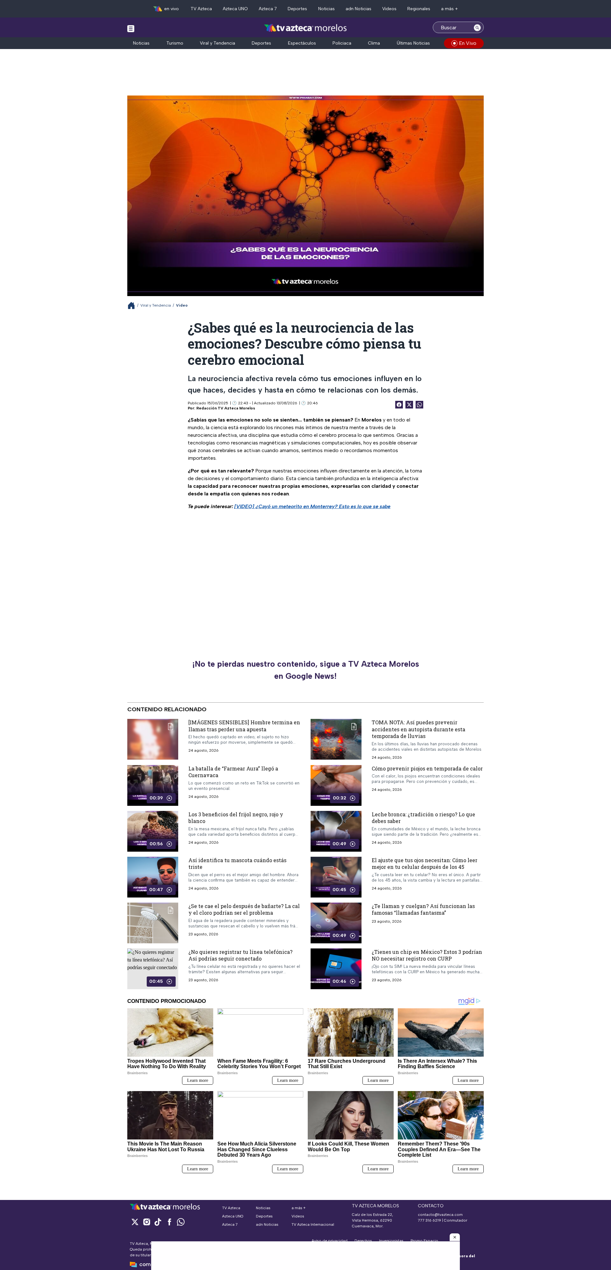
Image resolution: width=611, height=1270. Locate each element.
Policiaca (342, 43)
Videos (389, 8)
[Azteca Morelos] (305, 28)
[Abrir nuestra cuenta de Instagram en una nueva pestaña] (146, 1222)
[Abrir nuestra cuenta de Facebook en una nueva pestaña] (169, 1222)
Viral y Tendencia (217, 43)
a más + (449, 8)
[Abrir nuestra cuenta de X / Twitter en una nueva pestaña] (135, 1222)
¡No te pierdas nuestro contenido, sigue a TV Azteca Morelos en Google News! (305, 670)
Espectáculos (302, 43)
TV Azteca (201, 8)
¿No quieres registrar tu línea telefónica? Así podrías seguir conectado (240, 955)
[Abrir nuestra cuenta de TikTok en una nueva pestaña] (158, 1222)
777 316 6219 (429, 1220)
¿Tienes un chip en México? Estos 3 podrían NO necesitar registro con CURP (427, 955)
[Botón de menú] (130, 28)
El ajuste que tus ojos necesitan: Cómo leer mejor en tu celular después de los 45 (424, 863)
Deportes (297, 8)
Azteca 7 (268, 8)
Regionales (418, 8)
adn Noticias (358, 8)
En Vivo (467, 43)
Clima (374, 43)
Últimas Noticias (413, 43)
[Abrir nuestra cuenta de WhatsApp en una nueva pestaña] (181, 1222)
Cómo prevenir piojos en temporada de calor (427, 768)
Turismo (174, 43)
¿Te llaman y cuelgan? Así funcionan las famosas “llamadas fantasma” (423, 909)
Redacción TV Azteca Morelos (225, 408)
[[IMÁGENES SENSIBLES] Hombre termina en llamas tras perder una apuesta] (152, 739)
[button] (455, 1237)
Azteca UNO (235, 8)
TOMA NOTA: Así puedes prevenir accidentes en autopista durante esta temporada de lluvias (418, 729)
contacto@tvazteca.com (440, 1214)
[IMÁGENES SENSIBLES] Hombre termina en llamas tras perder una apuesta (244, 726)
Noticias (326, 8)
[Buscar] (477, 27)
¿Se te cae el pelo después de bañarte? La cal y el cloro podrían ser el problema (244, 909)
